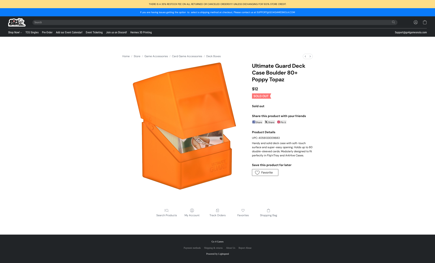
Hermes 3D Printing (141, 32)
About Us (230, 248)
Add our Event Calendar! (69, 32)
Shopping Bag (268, 215)
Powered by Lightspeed (217, 254)
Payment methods (192, 248)
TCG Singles (32, 32)
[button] (17, 22)
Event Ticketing (94, 32)
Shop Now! (14, 32)
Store (137, 56)
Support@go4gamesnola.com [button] (411, 32)
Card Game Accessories (187, 56)
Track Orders (218, 215)
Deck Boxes (213, 56)
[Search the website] (393, 22)
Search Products (166, 215)
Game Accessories (156, 56)
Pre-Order (47, 32)
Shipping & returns (213, 248)
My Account (192, 215)
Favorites (243, 215)
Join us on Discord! (116, 32)
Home (126, 56)
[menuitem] (305, 56)
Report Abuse (245, 248)
